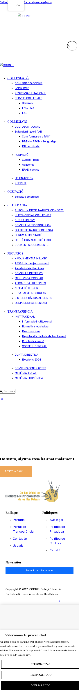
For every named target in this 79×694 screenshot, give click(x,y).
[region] (39, 662)
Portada (19, 520)
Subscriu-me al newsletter (39, 570)
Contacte (20, 538)
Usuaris (18, 545)
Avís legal (56, 520)
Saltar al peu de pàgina (38, 2)
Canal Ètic (57, 550)
